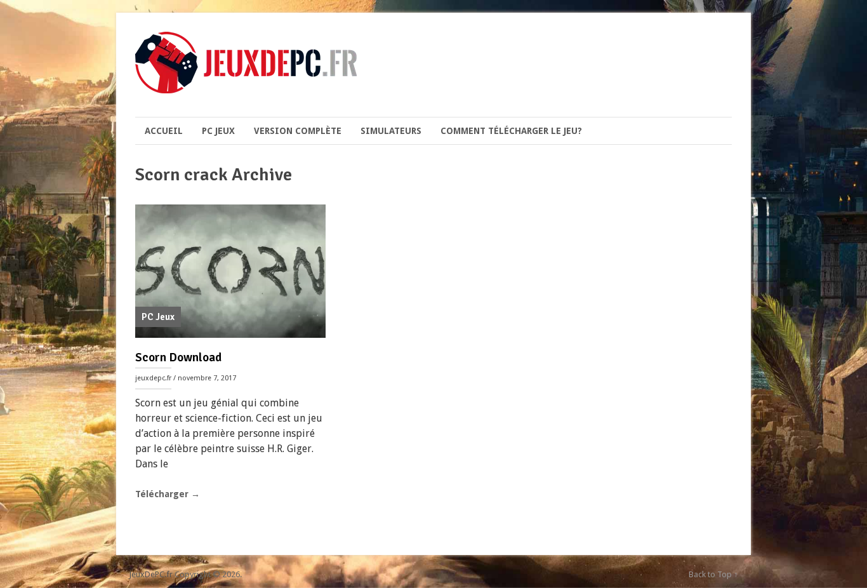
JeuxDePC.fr (151, 574)
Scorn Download (178, 357)
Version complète (297, 131)
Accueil (164, 131)
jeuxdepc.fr (153, 378)
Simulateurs (391, 131)
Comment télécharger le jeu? (511, 131)
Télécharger (167, 494)
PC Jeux (218, 131)
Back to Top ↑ (713, 574)
